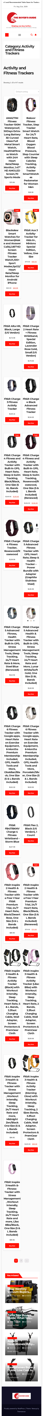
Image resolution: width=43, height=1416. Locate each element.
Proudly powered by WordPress (14, 1408)
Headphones (12, 1338)
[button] (32, 35)
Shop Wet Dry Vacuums (15, 1285)
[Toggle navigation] (19, 34)
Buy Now (12, 188)
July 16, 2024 (15, 1348)
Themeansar (21, 1411)
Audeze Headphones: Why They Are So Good (19, 1344)
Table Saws (11, 1312)
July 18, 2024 (15, 1296)
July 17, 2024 (15, 1322)
